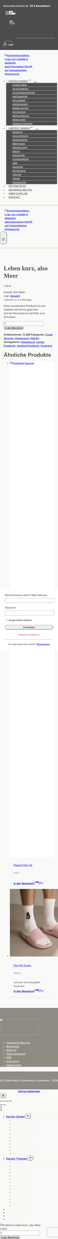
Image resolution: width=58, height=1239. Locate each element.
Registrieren (43, 644)
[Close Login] (3, 1095)
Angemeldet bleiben (20, 620)
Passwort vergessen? (29, 634)
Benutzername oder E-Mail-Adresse (26, 595)
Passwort (10, 607)
